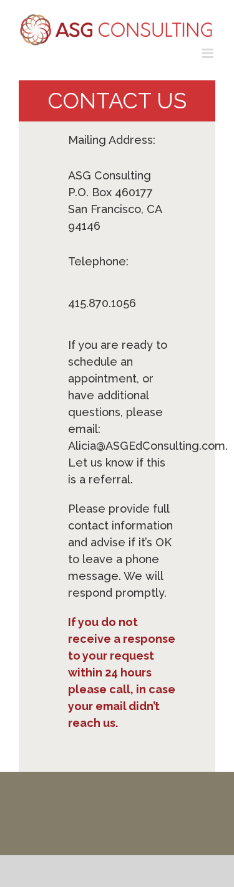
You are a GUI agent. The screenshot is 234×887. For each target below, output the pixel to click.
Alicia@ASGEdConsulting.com (146, 445)
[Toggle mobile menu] (208, 53)
